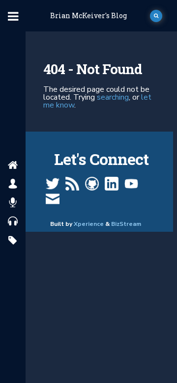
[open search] (156, 16)
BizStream (126, 224)
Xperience (89, 224)
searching (113, 97)
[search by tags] (12, 240)
